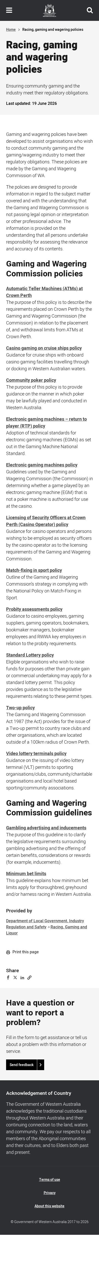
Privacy (50, 1193)
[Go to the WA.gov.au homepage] (49, 10)
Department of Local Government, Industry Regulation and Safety (45, 924)
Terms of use (49, 1179)
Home (11, 29)
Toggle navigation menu (9, 10)
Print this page (25, 952)
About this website (49, 1206)
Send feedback (22, 1065)
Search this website (90, 10)
